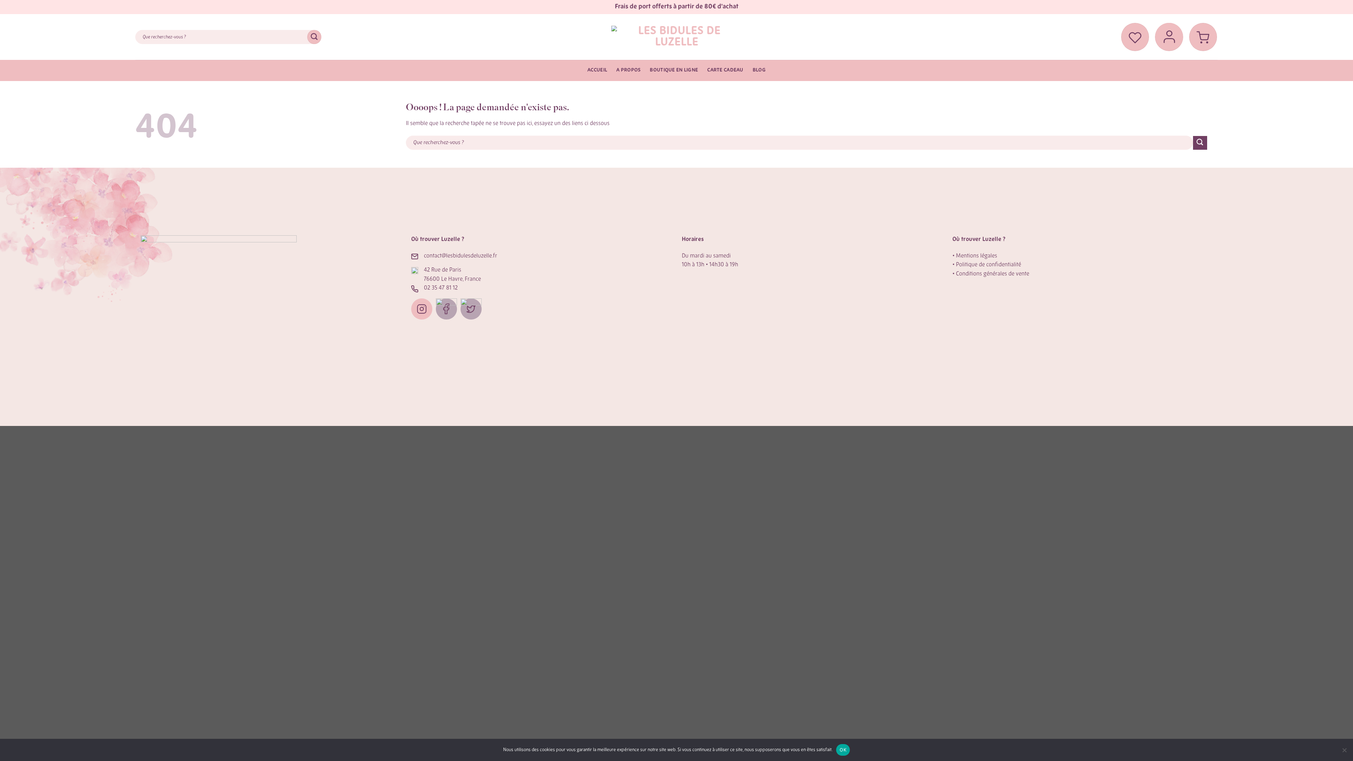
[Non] (1344, 752)
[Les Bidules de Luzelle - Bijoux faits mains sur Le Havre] (676, 37)
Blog (759, 70)
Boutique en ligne (674, 70)
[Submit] (314, 37)
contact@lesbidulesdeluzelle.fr (460, 256)
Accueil (597, 70)
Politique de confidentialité (988, 265)
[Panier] (1203, 37)
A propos (628, 70)
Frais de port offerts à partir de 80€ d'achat (677, 7)
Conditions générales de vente (992, 274)
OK (843, 750)
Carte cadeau (725, 70)
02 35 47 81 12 (441, 288)
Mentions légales (976, 256)
